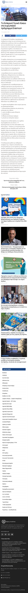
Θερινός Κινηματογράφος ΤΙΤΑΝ (9, 442)
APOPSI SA (23, 589)
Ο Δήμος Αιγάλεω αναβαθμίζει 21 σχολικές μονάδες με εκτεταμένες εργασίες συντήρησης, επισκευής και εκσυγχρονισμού (13, 360)
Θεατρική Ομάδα (6, 440)
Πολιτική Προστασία (6, 476)
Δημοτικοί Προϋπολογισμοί (8, 416)
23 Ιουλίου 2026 (4, 363)
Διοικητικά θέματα (6, 421)
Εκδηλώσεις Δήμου (6, 432)
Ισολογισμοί (5, 445)
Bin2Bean (4, 372)
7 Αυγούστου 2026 (5, 253)
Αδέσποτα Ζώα (5, 380)
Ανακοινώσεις (5, 214)
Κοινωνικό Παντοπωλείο (7, 458)
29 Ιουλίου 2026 (4, 283)
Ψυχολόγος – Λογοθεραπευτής (9, 509)
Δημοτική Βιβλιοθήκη (7, 406)
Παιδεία (9, 6)
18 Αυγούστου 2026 (5, 224)
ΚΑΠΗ (3, 450)
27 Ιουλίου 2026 (4, 310)
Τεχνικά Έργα (5, 502)
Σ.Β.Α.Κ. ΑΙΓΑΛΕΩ (6, 496)
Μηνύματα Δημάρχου (7, 465)
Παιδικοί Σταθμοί (6, 473)
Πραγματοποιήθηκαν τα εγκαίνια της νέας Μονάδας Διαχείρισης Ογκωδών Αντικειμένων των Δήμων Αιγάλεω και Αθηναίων (13, 556)
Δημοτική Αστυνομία (6, 403)
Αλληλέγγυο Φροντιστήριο (8, 273)
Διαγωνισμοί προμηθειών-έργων (9, 419)
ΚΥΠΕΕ (3, 460)
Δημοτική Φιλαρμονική (7, 414)
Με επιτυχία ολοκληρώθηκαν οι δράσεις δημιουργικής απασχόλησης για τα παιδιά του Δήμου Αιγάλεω (14, 306)
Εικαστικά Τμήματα (6, 429)
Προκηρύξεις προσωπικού (8, 489)
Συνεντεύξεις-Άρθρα (6, 499)
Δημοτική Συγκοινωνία (7, 411)
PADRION (4, 375)
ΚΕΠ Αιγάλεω (5, 453)
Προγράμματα (5, 486)
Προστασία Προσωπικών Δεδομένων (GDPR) (10, 585)
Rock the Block (5, 377)
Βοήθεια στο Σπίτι (6, 396)
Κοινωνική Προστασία (7, 455)
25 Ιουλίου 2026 (4, 336)
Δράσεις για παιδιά (6, 424)
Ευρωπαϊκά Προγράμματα (8, 437)
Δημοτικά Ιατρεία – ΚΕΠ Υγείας (9, 401)
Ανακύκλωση (5, 390)
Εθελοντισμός (5, 427)
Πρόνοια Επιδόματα (6, 491)
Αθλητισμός (5, 383)
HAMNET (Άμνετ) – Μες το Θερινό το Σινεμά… (12, 552)
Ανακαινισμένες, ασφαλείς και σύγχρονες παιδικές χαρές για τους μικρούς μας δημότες (14, 333)
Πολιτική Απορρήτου (5, 587)
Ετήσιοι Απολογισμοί (7, 434)
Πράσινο (4, 484)
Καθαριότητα (5, 447)
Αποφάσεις (4, 393)
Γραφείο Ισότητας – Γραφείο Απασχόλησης (11, 398)
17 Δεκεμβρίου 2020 (5, 32)
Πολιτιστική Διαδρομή (7, 481)
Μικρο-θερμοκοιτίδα (6, 468)
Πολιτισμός (4, 478)
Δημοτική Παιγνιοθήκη (7, 409)
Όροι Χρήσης (3, 584)
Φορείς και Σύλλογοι (7, 507)
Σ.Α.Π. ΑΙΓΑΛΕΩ (5, 494)
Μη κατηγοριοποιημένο (7, 463)
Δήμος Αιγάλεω (4, 6)
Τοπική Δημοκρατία (6, 504)
